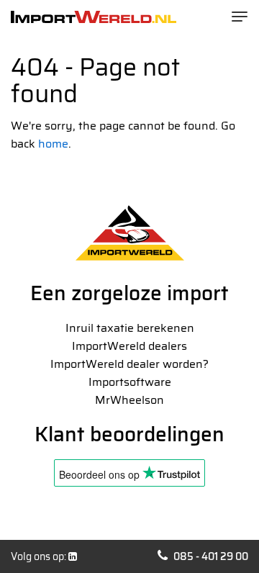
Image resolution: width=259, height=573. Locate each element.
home (53, 144)
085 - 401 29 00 (210, 556)
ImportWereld (93, 17)
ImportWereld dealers (129, 346)
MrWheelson (129, 400)
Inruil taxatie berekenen (129, 328)
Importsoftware (129, 382)
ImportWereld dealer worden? (129, 364)
